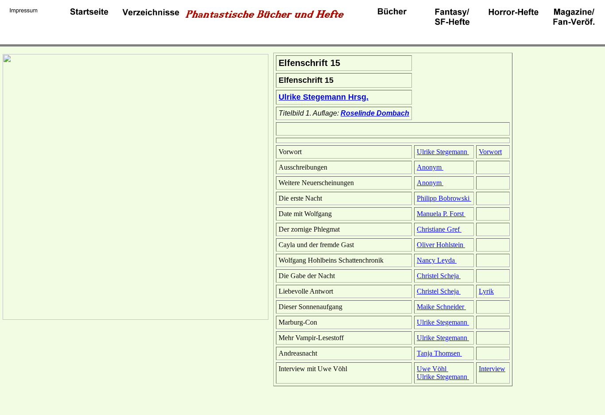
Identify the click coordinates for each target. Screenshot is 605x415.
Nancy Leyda (437, 260)
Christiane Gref (439, 229)
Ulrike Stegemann (443, 151)
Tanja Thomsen (439, 353)
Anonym (430, 167)
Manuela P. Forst (441, 213)
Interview (492, 368)
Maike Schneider (441, 306)
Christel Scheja (439, 275)
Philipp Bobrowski (444, 198)
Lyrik (486, 291)
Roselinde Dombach (375, 113)
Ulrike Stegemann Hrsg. (323, 97)
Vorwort (490, 151)
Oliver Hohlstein (441, 244)
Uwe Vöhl (432, 368)
